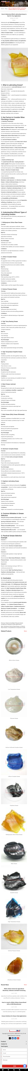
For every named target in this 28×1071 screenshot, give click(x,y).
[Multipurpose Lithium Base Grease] (14, 820)
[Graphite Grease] (14, 878)
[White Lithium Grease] (14, 646)
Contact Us (4, 1044)
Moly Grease (6, 414)
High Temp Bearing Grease (10, 321)
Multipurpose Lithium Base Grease (12, 222)
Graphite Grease (14, 892)
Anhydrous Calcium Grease (14, 979)
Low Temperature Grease (14, 689)
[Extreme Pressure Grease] (14, 936)
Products (3, 1041)
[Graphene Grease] (14, 791)
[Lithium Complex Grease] (14, 762)
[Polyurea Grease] (14, 704)
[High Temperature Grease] (14, 907)
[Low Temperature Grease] (14, 675)
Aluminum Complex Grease (10, 449)
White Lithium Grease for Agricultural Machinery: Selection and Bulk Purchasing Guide (14, 989)
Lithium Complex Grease (14, 776)
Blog (6, 8)
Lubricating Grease (15, 85)
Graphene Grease (14, 805)
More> (25, 631)
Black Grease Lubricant (9, 384)
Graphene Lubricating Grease (10, 481)
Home (2, 8)
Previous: (12, 623)
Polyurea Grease (14, 718)
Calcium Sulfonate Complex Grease (14, 747)
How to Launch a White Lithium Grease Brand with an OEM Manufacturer (14, 1003)
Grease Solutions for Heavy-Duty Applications (14, 1016)
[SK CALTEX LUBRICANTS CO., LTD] (5, 1)
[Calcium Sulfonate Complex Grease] (14, 733)
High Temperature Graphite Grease (12, 352)
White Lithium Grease (14, 660)
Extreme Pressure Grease (9, 289)
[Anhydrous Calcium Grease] (14, 966)
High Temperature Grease (14, 921)
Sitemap (18, 1035)
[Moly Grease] (14, 849)
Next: (13, 627)
